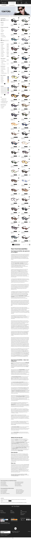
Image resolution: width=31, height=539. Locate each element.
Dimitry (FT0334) (24, 447)
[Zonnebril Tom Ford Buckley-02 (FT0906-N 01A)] (15, 114)
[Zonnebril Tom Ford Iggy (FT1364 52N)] (25, 20)
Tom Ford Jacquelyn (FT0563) (20, 396)
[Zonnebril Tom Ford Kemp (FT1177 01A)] (15, 209)
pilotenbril (13, 390)
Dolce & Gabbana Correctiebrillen (5, 493)
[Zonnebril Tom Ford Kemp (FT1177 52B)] (15, 190)
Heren (2, 25)
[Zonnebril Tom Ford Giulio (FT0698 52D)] (25, 171)
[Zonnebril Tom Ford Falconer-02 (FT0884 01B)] (25, 152)
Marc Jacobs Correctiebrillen (20, 491)
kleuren (26, 440)
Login (21, 3)
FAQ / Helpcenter (23, 513)
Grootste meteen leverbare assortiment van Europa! (8, 0)
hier (25, 502)
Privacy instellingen (3, 512)
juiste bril (16, 439)
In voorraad (3, 35)
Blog (21, 512)
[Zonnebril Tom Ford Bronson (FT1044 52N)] (25, 95)
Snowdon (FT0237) (18, 447)
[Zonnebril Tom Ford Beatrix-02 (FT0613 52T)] (15, 48)
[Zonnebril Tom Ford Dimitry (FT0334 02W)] (15, 237)
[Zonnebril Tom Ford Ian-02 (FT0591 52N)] (25, 30)
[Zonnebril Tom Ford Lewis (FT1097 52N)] (25, 114)
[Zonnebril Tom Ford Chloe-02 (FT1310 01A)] (25, 237)
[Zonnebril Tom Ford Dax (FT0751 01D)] (25, 218)
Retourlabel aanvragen (24, 511)
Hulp (21, 510)
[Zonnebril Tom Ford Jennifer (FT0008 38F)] (25, 190)
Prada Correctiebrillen (3, 491)
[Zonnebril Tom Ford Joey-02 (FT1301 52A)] (25, 199)
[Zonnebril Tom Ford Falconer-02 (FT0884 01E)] (15, 77)
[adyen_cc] (1, 519)
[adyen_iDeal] (1, 521)
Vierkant (3, 44)
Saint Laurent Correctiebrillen (20, 490)
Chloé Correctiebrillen (19, 493)
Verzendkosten (12, 512)
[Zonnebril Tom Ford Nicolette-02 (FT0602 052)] (15, 218)
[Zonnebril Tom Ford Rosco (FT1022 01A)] (15, 30)
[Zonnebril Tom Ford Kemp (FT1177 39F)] (15, 124)
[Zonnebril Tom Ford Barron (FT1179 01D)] (25, 77)
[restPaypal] (6, 519)
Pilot (2, 45)
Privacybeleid (2, 535)
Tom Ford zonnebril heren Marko (16, 376)
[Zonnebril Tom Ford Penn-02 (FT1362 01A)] (25, 133)
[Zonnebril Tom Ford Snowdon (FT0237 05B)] (15, 105)
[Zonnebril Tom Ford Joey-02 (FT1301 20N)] (15, 161)
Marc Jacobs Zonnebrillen (18, 485)
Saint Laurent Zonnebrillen (4, 485)
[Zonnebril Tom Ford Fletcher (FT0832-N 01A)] (15, 67)
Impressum (5, 535)
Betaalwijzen (12, 511)
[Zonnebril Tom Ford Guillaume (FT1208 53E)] (25, 161)
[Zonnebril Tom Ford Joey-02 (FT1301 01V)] (25, 124)
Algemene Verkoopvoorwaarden (4, 534)
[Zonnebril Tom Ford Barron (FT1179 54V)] (15, 143)
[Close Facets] (4, 16)
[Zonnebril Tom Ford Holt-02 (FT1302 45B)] (15, 133)
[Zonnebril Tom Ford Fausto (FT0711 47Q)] (25, 105)
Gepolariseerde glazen (5, 101)
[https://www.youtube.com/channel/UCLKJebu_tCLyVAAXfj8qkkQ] (30, 520)
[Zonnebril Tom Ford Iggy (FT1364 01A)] (25, 39)
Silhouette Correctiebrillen (19, 492)
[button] (4, 3)
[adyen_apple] (4, 521)
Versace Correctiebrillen (19, 489)
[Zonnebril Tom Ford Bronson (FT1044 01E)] (15, 95)
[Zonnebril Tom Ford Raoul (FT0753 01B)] (15, 86)
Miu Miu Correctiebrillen (4, 490)
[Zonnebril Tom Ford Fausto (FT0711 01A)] (25, 67)
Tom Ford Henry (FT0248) (15, 426)
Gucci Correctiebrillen (3, 492)
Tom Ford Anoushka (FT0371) (20, 442)
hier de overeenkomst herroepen (4, 532)
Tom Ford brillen (21, 295)
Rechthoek (3, 48)
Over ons (1, 510)
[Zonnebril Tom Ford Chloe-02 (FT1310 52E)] (25, 227)
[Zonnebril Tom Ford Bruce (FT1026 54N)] (15, 171)
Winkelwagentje (26, 3)
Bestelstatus (22, 514)
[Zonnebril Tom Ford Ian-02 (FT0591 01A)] (15, 152)
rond (2, 70)
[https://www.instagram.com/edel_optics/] (28, 520)
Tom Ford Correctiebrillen (4, 489)
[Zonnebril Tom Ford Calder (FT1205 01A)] (25, 48)
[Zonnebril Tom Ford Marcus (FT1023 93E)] (25, 143)
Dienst (11, 510)
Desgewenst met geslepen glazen (4, 99)
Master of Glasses (20, 450)
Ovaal (2, 49)
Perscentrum (2, 511)
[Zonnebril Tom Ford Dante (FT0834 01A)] (25, 209)
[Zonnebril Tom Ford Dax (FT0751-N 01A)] (15, 20)
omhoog (29, 531)
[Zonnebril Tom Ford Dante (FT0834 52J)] (25, 86)
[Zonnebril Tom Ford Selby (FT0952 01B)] (15, 227)
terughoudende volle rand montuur (20, 390)
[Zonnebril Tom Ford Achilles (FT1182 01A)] (15, 199)
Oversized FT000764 (22, 369)
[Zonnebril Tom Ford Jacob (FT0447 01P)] (15, 39)
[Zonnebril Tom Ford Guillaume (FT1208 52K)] (15, 180)
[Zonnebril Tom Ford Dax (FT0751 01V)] (25, 58)
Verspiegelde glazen (4, 102)
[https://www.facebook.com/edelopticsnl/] (26, 520)
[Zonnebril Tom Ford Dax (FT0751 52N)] (15, 58)
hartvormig (3, 67)
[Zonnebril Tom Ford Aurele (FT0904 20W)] (25, 180)
